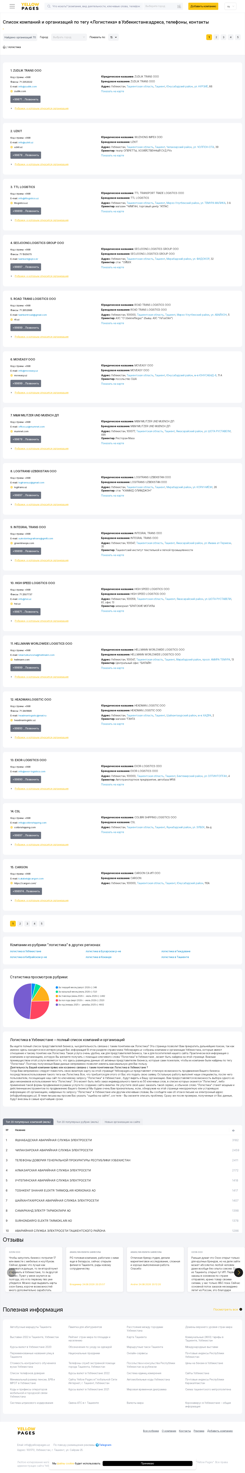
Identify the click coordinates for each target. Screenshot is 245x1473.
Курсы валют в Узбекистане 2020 (30, 1346)
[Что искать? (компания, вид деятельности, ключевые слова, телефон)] (49, 6)
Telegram (105, 1444)
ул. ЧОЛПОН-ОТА (203, 146)
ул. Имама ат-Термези (217, 543)
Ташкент (160, 86)
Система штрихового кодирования (31, 1402)
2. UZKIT (16, 131)
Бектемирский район (190, 775)
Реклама (199, 1430)
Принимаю (147, 1463)
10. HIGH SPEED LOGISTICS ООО (32, 583)
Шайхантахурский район (181, 715)
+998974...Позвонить (26, 891)
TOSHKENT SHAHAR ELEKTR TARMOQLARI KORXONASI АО (55, 1190)
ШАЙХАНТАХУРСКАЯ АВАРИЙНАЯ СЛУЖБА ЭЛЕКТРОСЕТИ (57, 1200)
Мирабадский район (178, 258)
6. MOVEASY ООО (22, 359)
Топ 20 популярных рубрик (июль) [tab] (77, 1121)
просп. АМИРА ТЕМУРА (216, 659)
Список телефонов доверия (27, 1373)
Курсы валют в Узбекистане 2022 (89, 1373)
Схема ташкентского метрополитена (208, 1389)
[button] (54, 108)
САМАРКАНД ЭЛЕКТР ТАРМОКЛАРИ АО (43, 1210)
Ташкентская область (140, 86)
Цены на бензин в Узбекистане (204, 1363)
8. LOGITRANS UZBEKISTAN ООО (33, 471)
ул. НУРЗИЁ (201, 86)
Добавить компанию (203, 6)
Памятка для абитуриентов (85, 1326)
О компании (169, 1430)
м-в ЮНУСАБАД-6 (205, 375)
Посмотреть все (225, 1309)
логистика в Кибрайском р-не (28, 957)
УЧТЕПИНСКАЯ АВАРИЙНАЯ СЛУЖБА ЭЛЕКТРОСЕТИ (53, 1180)
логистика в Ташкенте (175, 957)
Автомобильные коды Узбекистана (148, 1379)
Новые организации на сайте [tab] (122, 1121)
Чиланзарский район (179, 146)
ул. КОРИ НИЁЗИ (202, 487)
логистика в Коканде (99, 957)
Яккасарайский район (189, 431)
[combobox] (163, 6)
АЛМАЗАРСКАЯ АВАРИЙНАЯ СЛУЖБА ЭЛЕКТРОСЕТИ (53, 1170)
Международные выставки (201, 1346)
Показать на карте (112, 91)
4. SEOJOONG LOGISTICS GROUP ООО (37, 243)
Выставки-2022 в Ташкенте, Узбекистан (34, 1337)
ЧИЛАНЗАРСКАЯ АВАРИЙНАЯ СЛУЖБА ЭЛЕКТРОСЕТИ (54, 1150)
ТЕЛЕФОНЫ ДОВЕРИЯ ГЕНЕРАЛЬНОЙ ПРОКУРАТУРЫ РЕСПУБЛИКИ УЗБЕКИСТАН (72, 1160)
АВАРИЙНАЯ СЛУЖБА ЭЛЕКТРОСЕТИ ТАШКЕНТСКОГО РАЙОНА (60, 1230)
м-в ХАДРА (204, 715)
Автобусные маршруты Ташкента (30, 1326)
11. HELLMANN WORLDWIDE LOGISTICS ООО (41, 643)
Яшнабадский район (178, 827)
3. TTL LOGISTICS (22, 187)
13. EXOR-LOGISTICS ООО (28, 760)
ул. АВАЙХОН (219, 314)
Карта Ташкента (137, 1337)
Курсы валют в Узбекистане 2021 (89, 1389)
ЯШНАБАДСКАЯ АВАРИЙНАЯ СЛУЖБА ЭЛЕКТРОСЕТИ (53, 1140)
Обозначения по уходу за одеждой (90, 1346)
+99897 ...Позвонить (26, 266)
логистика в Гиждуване (175, 951)
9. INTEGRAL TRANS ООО (28, 527)
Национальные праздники (84, 1353)
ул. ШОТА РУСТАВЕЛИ (217, 431)
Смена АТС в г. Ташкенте (84, 1402)
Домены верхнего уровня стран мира (208, 1326)
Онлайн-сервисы (137, 1353)
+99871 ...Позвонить (25, 99)
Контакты (185, 1430)
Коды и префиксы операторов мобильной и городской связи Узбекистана (28, 1393)
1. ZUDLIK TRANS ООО (25, 70)
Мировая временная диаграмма (146, 1389)
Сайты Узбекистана (197, 1373)
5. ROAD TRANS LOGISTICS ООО (33, 299)
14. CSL (15, 811)
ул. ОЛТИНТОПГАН (215, 775)
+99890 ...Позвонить (26, 779)
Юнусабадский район (179, 86)
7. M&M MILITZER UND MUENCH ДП (34, 415)
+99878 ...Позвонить (26, 155)
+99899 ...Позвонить (26, 210)
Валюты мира (135, 1402)
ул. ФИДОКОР (201, 258)
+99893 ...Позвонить (26, 728)
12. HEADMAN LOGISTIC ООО (30, 699)
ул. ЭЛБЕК (198, 827)
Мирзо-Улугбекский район (182, 202)
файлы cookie (65, 1463)
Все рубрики (151, 1430)
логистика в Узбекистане (25, 951)
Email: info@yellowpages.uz (33, 1444)
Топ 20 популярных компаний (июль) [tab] (28, 1121)
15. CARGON (19, 867)
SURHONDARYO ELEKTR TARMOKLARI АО (43, 1220)
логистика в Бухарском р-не (103, 951)
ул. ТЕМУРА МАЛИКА (213, 202)
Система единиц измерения (144, 1373)
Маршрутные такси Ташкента (145, 1346)
